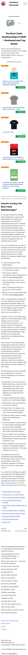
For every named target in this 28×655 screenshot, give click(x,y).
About (3, 627)
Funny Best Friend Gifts (8, 595)
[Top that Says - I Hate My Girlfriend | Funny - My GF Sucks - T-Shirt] (14, 100)
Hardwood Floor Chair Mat (10, 566)
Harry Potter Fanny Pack (9, 613)
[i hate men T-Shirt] (14, 124)
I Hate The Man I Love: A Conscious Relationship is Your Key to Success (13, 158)
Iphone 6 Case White (8, 578)
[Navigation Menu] (25, 4)
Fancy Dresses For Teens (9, 581)
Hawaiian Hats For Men (8, 601)
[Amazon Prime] (23, 134)
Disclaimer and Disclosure (9, 621)
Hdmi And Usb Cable (8, 607)
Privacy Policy (5, 624)
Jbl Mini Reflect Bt (7, 572)
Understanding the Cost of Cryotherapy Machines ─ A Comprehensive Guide (10, 556)
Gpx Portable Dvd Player (9, 575)
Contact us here (10, 483)
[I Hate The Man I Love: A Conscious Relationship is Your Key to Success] (14, 149)
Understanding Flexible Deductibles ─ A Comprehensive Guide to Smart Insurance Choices (13, 549)
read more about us (8, 485)
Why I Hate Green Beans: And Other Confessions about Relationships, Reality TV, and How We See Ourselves (13, 185)
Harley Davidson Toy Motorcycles (12, 610)
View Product (21, 87)
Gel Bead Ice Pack (7, 598)
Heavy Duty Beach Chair (9, 569)
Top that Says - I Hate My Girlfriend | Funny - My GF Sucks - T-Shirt (13, 108)
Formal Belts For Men (8, 590)
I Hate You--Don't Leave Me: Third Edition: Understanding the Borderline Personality (13, 83)
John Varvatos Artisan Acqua (11, 604)
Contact (4, 629)
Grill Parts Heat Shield (8, 592)
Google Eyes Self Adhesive (10, 587)
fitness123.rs (13, 654)
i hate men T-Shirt (8, 132)
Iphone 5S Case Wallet (8, 584)
